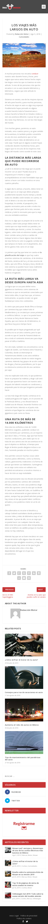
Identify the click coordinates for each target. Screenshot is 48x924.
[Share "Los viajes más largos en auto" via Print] (28, 578)
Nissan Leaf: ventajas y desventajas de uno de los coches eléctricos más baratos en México (27, 850)
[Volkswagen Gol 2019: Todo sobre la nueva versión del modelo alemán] (8, 895)
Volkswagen (37, 899)
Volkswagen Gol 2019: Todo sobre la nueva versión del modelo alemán (27, 895)
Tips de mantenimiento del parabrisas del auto (22, 758)
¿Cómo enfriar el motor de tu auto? (21, 660)
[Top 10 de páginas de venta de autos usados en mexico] (8, 885)
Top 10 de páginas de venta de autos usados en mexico (25, 884)
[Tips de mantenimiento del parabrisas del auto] (24, 742)
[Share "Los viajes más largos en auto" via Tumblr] (24, 573)
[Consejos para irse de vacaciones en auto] (24, 677)
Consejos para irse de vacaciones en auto (24, 692)
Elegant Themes (23, 909)
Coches (24, 866)
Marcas (24, 855)
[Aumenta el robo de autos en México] (24, 710)
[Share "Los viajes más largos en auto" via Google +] (19, 573)
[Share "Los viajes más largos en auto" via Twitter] (14, 573)
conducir (35, 73)
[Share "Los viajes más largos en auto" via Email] (24, 578)
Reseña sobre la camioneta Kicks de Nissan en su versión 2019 (27, 873)
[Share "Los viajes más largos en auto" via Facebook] (9, 573)
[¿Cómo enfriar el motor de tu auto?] (24, 645)
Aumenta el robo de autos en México (22, 725)
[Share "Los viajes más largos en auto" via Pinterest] (28, 573)
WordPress (24, 912)
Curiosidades (24, 37)
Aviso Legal (14, 915)
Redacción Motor (22, 34)
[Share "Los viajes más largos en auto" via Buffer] (38, 573)
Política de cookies (24, 918)
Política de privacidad (28, 915)
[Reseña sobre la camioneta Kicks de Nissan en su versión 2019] (8, 874)
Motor (30, 855)
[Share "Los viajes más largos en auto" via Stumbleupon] (19, 578)
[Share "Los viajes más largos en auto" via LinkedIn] (33, 573)
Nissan (35, 855)
